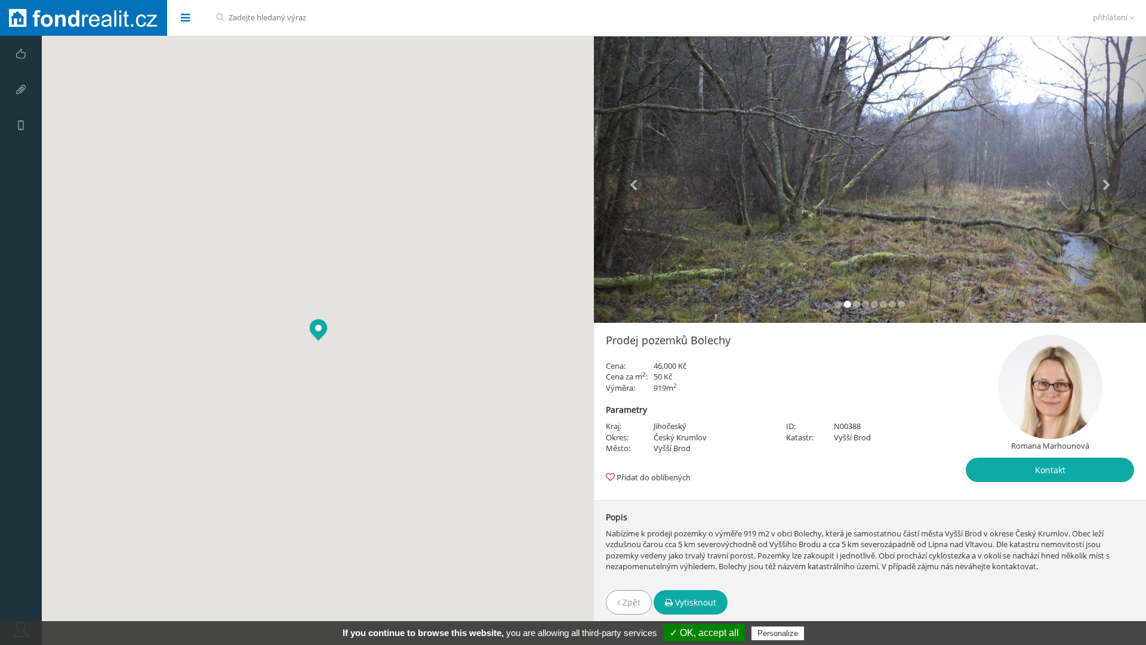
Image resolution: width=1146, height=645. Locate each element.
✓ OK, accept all (704, 633)
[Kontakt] (21, 125)
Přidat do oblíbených (654, 477)
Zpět (630, 602)
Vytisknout (694, 602)
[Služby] (21, 54)
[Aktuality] (21, 89)
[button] (635, 179)
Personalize (777, 633)
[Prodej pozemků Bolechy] (870, 179)
